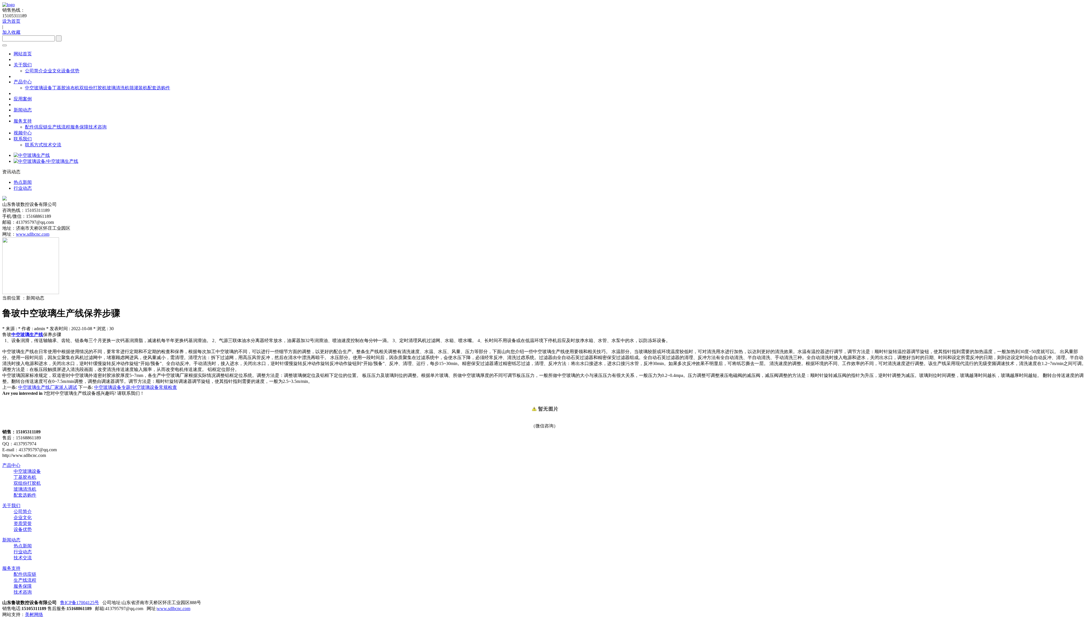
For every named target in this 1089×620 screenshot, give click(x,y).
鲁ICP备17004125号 (79, 602)
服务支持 (23, 121)
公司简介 (34, 70)
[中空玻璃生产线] (32, 155)
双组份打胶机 (93, 87)
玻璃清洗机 (118, 87)
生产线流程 (59, 127)
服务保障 (79, 127)
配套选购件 (158, 87)
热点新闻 (23, 545)
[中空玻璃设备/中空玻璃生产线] (46, 161)
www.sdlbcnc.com (32, 234)
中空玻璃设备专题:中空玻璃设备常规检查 (135, 387)
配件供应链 (36, 127)
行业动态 (23, 551)
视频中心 (23, 132)
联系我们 (23, 138)
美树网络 (34, 614)
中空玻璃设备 (38, 87)
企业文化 (52, 70)
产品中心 (23, 81)
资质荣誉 (23, 523)
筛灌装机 (138, 87)
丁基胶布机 (25, 477)
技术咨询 (97, 127)
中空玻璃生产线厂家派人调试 (47, 387)
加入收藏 (11, 32)
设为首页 (11, 21)
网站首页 (23, 53)
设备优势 (70, 70)
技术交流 (52, 144)
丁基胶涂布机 (65, 87)
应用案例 (23, 98)
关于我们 (23, 64)
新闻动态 (23, 109)
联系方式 (34, 144)
